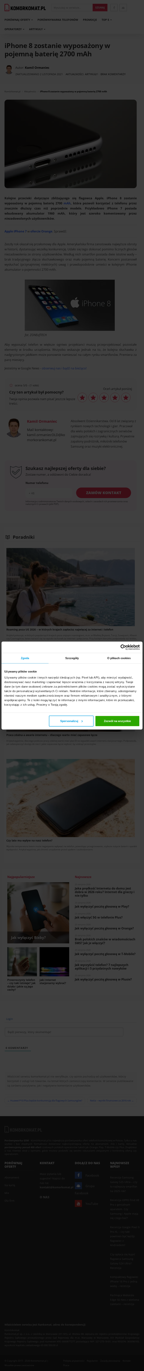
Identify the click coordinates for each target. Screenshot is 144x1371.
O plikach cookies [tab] (119, 658)
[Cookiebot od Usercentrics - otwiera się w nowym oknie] (123, 647)
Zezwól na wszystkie (117, 720)
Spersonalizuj (69, 720)
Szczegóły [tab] (72, 658)
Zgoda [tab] (25, 658)
